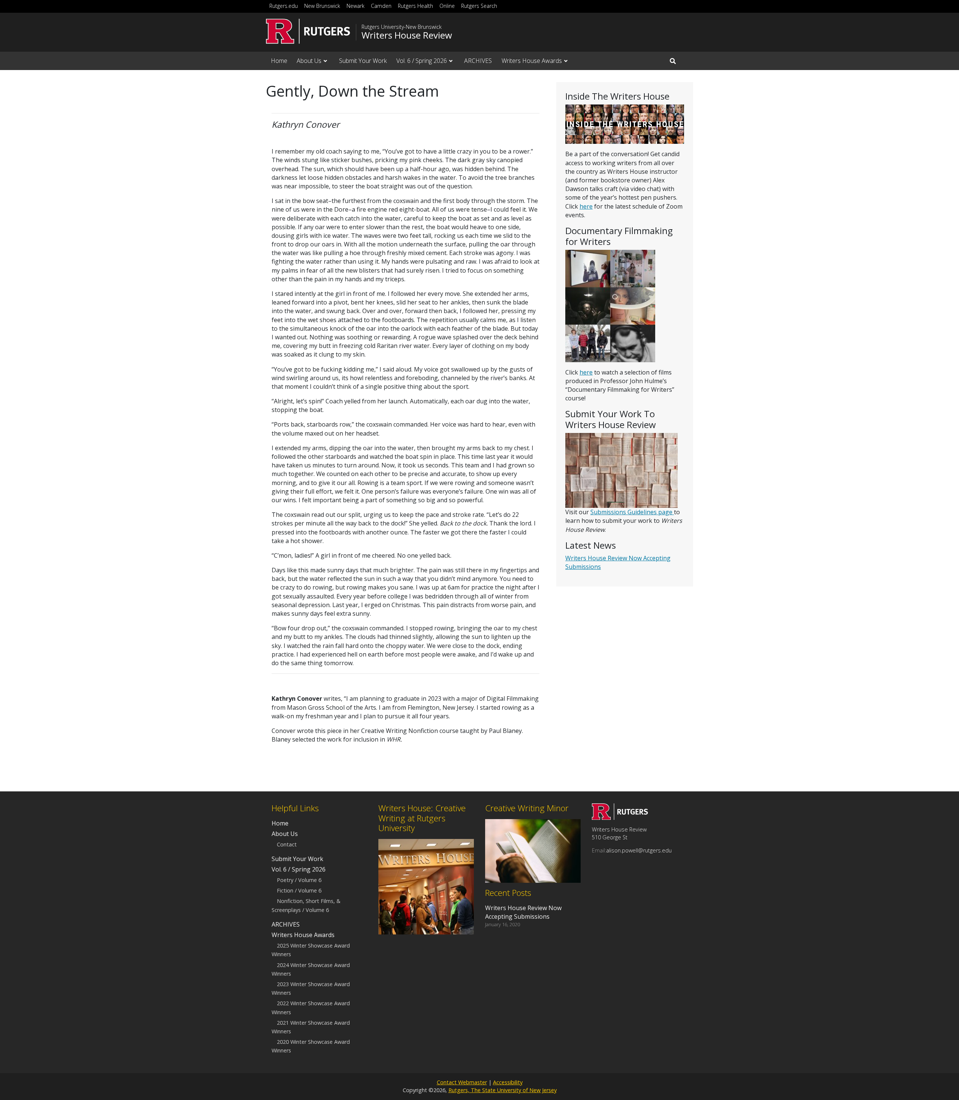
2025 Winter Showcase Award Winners (311, 950)
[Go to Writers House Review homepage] (620, 817)
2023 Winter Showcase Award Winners (311, 988)
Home (279, 61)
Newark (355, 5)
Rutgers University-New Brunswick (401, 27)
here (586, 206)
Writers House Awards (532, 61)
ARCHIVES (478, 61)
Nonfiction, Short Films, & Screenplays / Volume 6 (306, 905)
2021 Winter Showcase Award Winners (311, 1027)
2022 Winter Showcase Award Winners (311, 1008)
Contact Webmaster (462, 1082)
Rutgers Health (415, 5)
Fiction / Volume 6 (299, 890)
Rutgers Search (479, 5)
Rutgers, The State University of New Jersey (502, 1090)
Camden (381, 5)
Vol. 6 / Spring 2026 (421, 61)
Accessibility (508, 1082)
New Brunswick (322, 5)
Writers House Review (406, 35)
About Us (309, 61)
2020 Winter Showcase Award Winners (311, 1046)
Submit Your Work (363, 61)
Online (447, 5)
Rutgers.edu (283, 5)
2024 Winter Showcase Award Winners (311, 969)
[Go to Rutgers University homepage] (308, 31)
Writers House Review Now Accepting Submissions (523, 912)
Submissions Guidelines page (632, 512)
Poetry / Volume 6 (299, 880)
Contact (287, 844)
